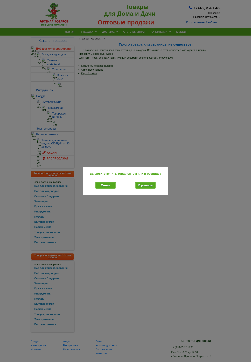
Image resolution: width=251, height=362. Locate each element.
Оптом (105, 185)
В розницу (145, 185)
